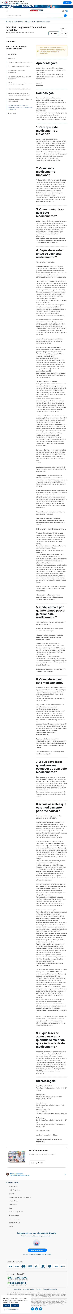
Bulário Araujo (18, 21)
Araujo (9, 21)
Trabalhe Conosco (14, 1215)
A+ (66, 33)
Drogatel (20, 1274)
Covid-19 (38, 1289)
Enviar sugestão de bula (37, 1163)
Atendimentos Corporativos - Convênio (20, 1197)
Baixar (67, 2)
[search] (36, 15)
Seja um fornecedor (14, 1219)
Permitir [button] (7, 1305)
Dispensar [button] (14, 1305)
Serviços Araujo (13, 1201)
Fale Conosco (12, 1204)
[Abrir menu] (7, 11)
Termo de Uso (17, 1289)
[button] (10, 1309)
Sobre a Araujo (13, 1186)
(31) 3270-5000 (18, 1277)
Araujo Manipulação (14, 1190)
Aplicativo (11, 1193)
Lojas (10, 1208)
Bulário (11, 1226)
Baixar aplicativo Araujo (37, 1250)
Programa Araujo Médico (16, 1211)
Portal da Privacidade (28, 1289)
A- (62, 33)
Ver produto (54, 33)
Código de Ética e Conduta (50, 1289)
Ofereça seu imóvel (14, 1222)
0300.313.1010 (18, 1283)
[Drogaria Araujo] (36, 11)
